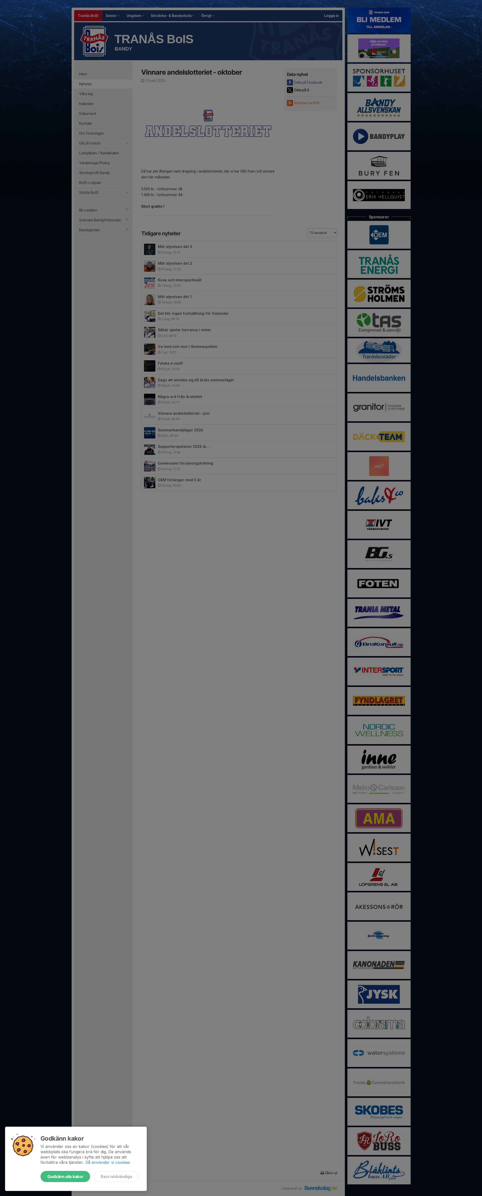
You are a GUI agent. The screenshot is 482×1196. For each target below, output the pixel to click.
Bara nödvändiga (116, 1176)
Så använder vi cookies (107, 1162)
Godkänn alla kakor (65, 1176)
